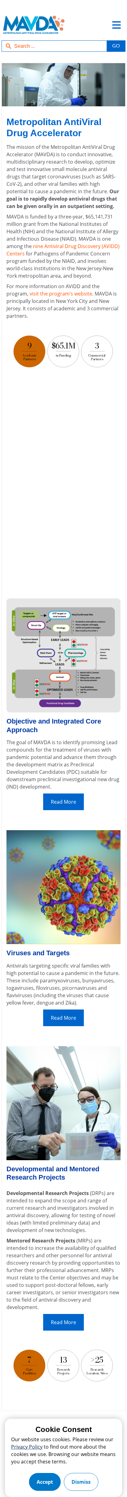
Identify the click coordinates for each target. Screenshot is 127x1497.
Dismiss (81, 1482)
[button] (116, 46)
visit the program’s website (61, 293)
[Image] (63, 85)
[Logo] (33, 27)
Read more (63, 801)
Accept (45, 1482)
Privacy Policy (27, 1446)
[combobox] (54, 46)
